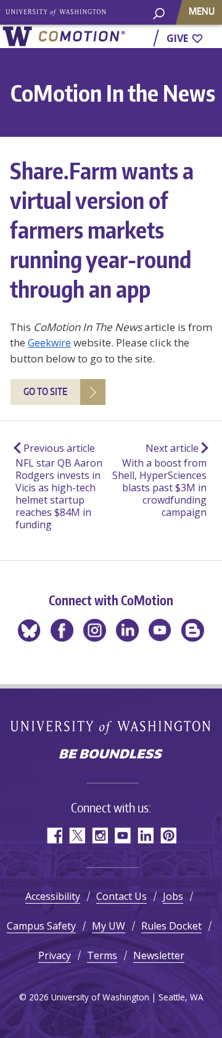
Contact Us (121, 896)
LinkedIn (145, 835)
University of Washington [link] (56, 12)
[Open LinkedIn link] (127, 630)
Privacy (54, 955)
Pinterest (168, 835)
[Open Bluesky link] (29, 630)
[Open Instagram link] (94, 630)
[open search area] (159, 18)
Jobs (173, 896)
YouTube (122, 835)
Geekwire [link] (49, 342)
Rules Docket (171, 926)
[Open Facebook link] (62, 630)
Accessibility (52, 896)
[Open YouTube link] (160, 630)
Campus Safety (41, 926)
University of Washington (111, 727)
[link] (63, 36)
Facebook (54, 835)
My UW (108, 926)
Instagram (99, 835)
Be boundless (111, 755)
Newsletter (158, 955)
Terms (102, 955)
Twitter (76, 835)
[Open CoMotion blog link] (192, 630)
